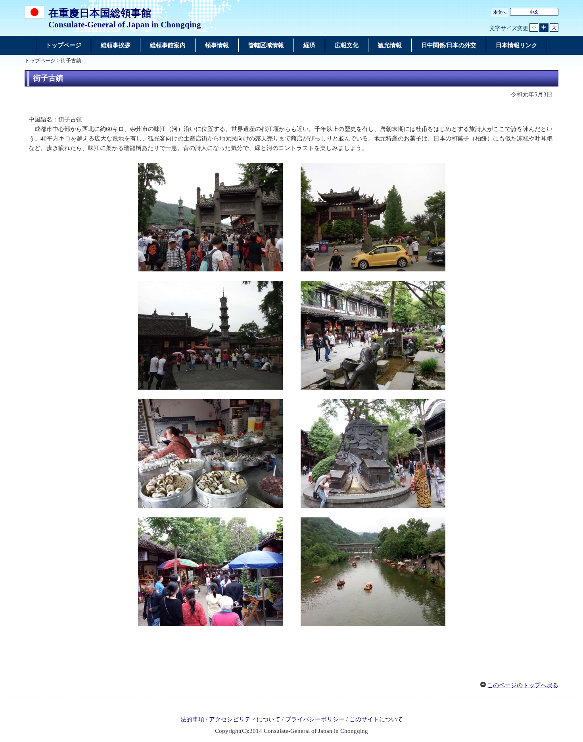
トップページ (40, 60)
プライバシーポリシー (315, 719)
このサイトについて (376, 719)
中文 (534, 12)
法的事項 (192, 719)
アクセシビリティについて (244, 719)
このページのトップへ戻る (522, 685)
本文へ (499, 12)
